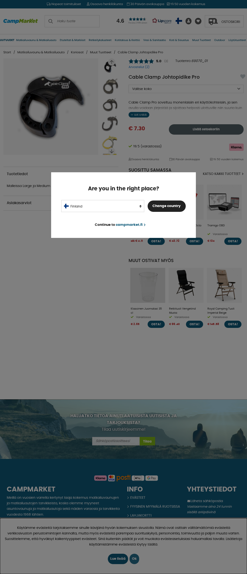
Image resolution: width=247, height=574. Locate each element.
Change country (166, 206)
